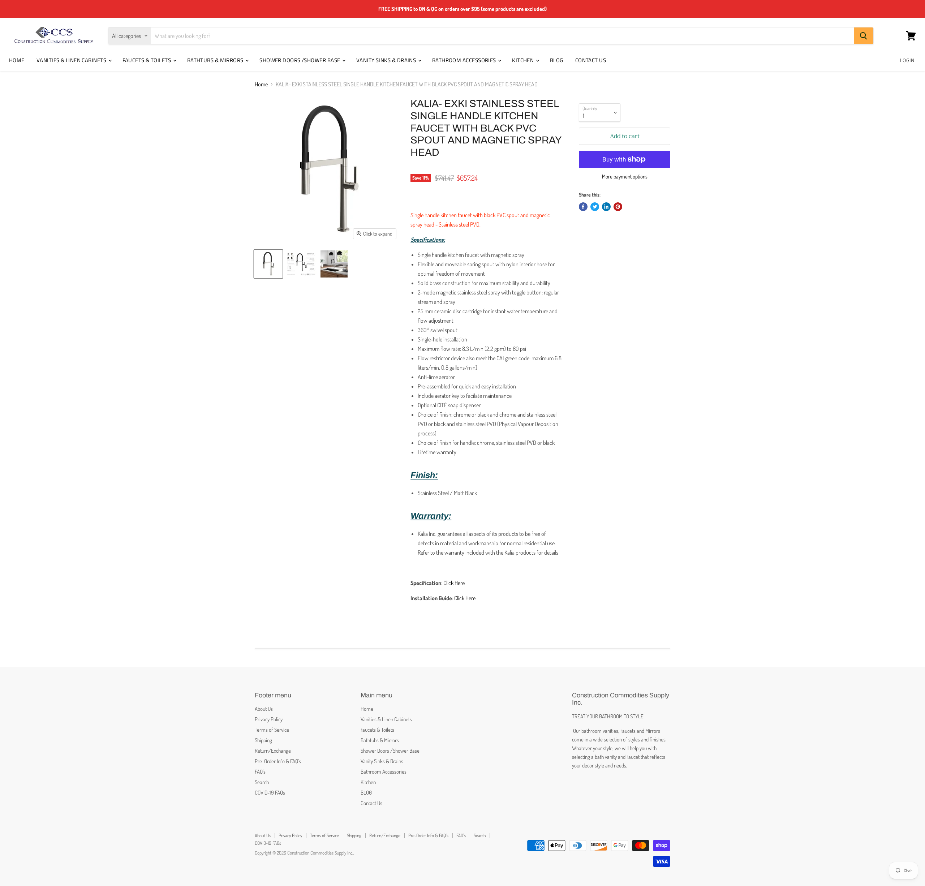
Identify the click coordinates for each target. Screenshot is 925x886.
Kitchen (523, 60)
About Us (264, 708)
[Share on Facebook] (583, 206)
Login (907, 60)
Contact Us (590, 60)
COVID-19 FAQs (270, 792)
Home (17, 60)
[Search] (863, 35)
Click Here (454, 582)
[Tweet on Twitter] (594, 206)
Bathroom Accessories (464, 60)
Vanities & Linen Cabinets (72, 60)
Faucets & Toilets (147, 60)
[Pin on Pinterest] (618, 206)
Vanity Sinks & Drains (386, 60)
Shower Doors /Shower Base (300, 60)
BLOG (556, 60)
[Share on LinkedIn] (606, 206)
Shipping (263, 740)
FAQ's (260, 771)
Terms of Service (272, 729)
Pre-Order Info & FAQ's (278, 761)
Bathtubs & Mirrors (216, 60)
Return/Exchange (273, 750)
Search (262, 782)
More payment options (625, 176)
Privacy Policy (269, 719)
